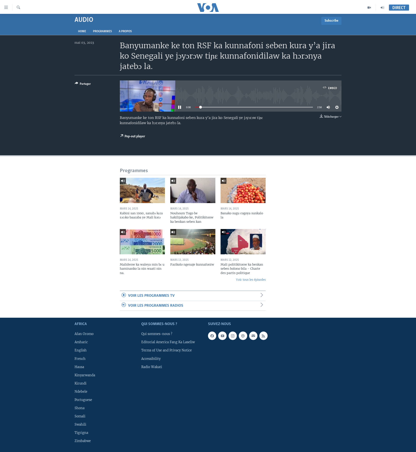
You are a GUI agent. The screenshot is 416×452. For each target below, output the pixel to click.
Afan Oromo (84, 334)
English (81, 351)
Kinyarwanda (85, 375)
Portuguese (83, 400)
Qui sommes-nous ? (156, 334)
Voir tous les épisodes (251, 280)
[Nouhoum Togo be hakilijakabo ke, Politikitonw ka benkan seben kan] (192, 190)
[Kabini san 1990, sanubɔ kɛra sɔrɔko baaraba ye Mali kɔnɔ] (142, 190)
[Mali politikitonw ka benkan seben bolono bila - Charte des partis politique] (243, 241)
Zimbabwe (83, 441)
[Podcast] (243, 336)
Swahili (80, 424)
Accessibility (151, 359)
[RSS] (263, 336)
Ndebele (81, 392)
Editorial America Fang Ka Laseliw (168, 342)
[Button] (83, 84)
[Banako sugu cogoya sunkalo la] (243, 190)
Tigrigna (81, 433)
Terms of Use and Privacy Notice (166, 351)
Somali (80, 416)
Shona (79, 408)
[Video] (369, 7)
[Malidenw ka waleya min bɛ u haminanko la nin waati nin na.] (142, 241)
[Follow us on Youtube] (222, 336)
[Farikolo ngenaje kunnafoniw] (192, 241)
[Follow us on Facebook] (212, 336)
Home (82, 31)
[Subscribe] (253, 336)
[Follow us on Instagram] (233, 336)
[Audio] (382, 7)
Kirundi (80, 383)
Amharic (81, 342)
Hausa (79, 367)
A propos (125, 31)
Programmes (102, 31)
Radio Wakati (151, 367)
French (80, 359)
